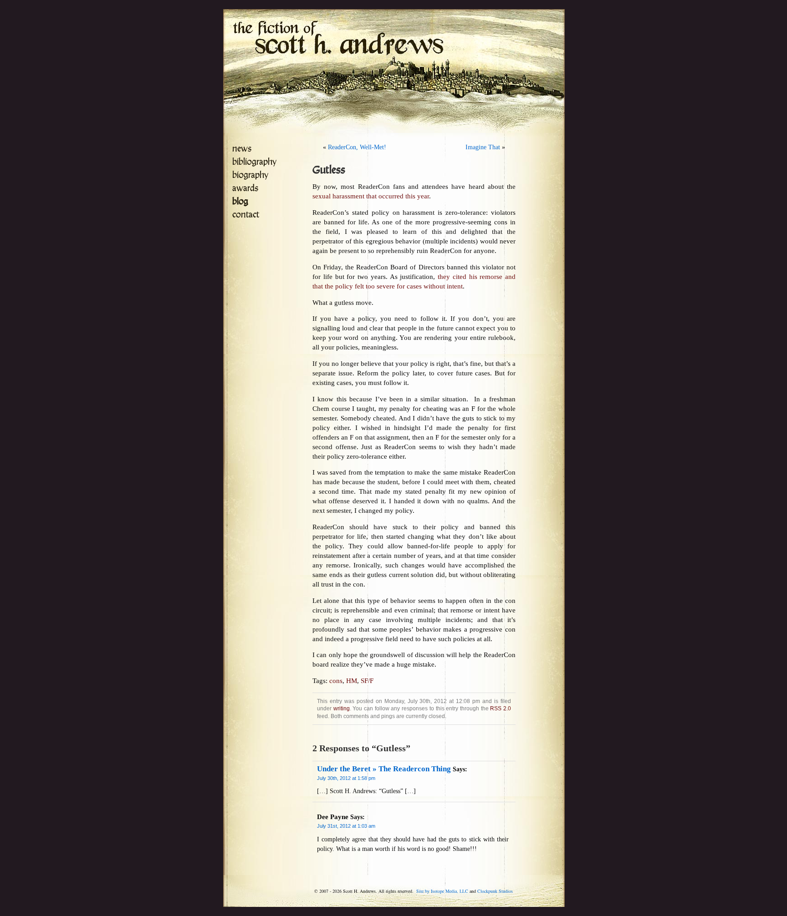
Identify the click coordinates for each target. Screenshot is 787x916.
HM (351, 680)
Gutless (328, 169)
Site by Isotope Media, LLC (442, 891)
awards (245, 188)
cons (335, 680)
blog (240, 201)
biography (250, 175)
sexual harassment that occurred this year (370, 196)
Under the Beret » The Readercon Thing (384, 768)
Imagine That (482, 147)
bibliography (254, 162)
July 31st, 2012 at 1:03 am (346, 826)
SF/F (367, 680)
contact (245, 214)
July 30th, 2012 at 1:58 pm (346, 778)
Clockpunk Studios (495, 891)
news (241, 148)
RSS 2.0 (500, 708)
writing (341, 708)
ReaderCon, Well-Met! (357, 147)
